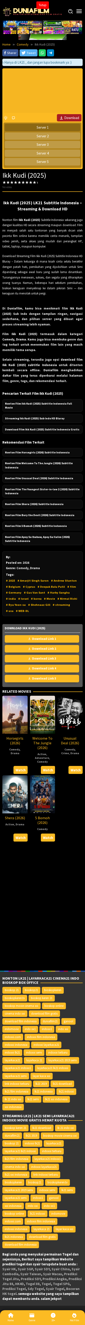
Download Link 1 (44, 639)
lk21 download (62, 1084)
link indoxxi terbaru (17, 1084)
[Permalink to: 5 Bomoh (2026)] (42, 794)
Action (42, 754)
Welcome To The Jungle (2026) (42, 743)
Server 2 (43, 136)
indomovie (12, 1029)
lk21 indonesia (43, 1091)
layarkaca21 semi (16, 1076)
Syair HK (9, 1269)
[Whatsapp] (42, 52)
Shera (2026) (15, 817)
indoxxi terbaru (58, 1053)
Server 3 (43, 144)
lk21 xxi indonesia (56, 1099)
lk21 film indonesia (16, 1091)
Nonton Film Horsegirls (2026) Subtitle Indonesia (37, 452)
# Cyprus (29, 586)
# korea (36, 598)
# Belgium (13, 586)
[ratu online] (62, 30)
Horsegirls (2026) (14, 740)
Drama (15, 753)
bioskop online (54, 1006)
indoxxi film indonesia (41, 1037)
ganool (68, 1021)
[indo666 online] (22, 30)
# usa (9, 611)
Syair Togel (55, 1288)
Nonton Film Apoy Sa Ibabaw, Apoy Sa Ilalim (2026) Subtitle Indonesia (37, 539)
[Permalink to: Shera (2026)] (15, 794)
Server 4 (43, 153)
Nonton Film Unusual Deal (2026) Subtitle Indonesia (39, 478)
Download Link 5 (44, 678)
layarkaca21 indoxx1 (18, 1068)
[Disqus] (42, 906)
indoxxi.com (13, 1037)
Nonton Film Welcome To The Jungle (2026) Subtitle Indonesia (39, 465)
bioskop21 (31, 990)
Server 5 (43, 161)
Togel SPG (61, 1284)
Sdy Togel (36, 1288)
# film (71, 586)
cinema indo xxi (15, 1014)
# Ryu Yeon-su (16, 604)
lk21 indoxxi (66, 1091)
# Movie (49, 598)
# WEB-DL (22, 611)
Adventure (42, 758)
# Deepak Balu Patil (51, 586)
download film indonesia (21, 1021)
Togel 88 (33, 1284)
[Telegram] (50, 52)
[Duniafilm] (33, 11)
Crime (65, 753)
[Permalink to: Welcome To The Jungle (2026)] (42, 714)
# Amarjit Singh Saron (33, 580)
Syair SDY (42, 1269)
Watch (21, 770)
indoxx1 (47, 1029)
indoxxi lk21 (12, 1053)
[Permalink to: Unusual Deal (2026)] (70, 714)
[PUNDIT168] (42, 36)
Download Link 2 (44, 649)
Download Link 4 (44, 668)
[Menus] (79, 11)
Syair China (60, 1269)
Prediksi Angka (54, 1279)
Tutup (43, 5)
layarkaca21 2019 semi (62, 1060)
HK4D (19, 1284)
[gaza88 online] (22, 23)
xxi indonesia (13, 1107)
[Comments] (13, 118)
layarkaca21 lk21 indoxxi (52, 1068)
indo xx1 (30, 1029)
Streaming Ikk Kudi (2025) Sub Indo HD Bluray (34, 418)
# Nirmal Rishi (67, 598)
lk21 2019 (41, 1084)
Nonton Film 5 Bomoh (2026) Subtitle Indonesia (36, 526)
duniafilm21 (50, 1021)
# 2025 (10, 580)
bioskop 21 (12, 990)
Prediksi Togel (14, 1288)
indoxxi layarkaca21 (46, 1045)
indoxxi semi (34, 1053)
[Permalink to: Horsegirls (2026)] (15, 714)
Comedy (14, 749)
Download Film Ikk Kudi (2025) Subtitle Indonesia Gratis (42, 429)
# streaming (61, 604)
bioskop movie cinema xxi (21, 1006)
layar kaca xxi (41, 1076)
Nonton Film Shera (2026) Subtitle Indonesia (34, 504)
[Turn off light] (6, 118)
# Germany (13, 592)
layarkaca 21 (34, 1060)
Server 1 (43, 127)
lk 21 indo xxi (13, 1099)
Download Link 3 (44, 659)
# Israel (23, 598)
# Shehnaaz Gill (39, 604)
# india (11, 598)
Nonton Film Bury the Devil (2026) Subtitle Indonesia (39, 515)
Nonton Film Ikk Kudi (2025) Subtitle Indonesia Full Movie (38, 405)
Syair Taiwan (30, 1274)
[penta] (62, 23)
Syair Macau (52, 1274)
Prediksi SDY (31, 1279)
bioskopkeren (52, 990)
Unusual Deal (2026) (70, 740)
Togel (46, 1284)
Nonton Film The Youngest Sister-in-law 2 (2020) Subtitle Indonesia (42, 491)
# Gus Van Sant (34, 592)
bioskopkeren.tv (15, 998)
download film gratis (44, 1014)
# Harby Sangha (58, 592)
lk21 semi (33, 1099)
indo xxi (63, 1029)
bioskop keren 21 (41, 998)
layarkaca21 (12, 1060)
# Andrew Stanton (64, 580)
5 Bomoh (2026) (42, 820)
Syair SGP (25, 1269)
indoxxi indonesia (16, 1045)
